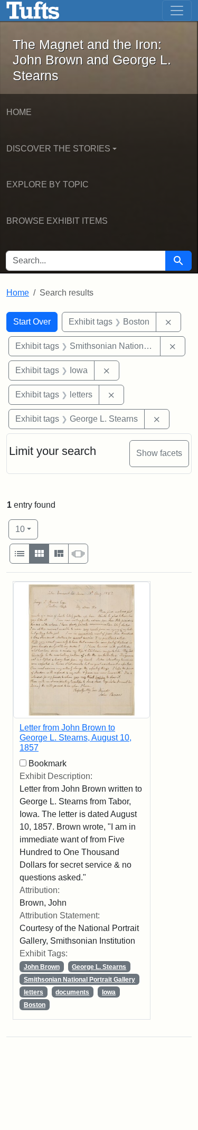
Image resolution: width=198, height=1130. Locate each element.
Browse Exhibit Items (57, 220)
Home (19, 112)
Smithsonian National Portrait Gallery (79, 979)
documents (72, 992)
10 (26, 529)
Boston (34, 1005)
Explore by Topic (47, 184)
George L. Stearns (99, 967)
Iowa (109, 992)
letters (33, 992)
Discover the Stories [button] (58, 148)
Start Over (32, 321)
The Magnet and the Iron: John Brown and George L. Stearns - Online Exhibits (33, 11)
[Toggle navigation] (177, 10)
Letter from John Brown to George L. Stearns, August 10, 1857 (75, 737)
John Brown (42, 967)
